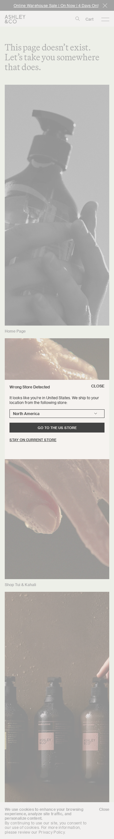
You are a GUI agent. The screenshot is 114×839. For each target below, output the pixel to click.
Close (97, 386)
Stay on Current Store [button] (33, 440)
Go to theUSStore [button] (57, 428)
